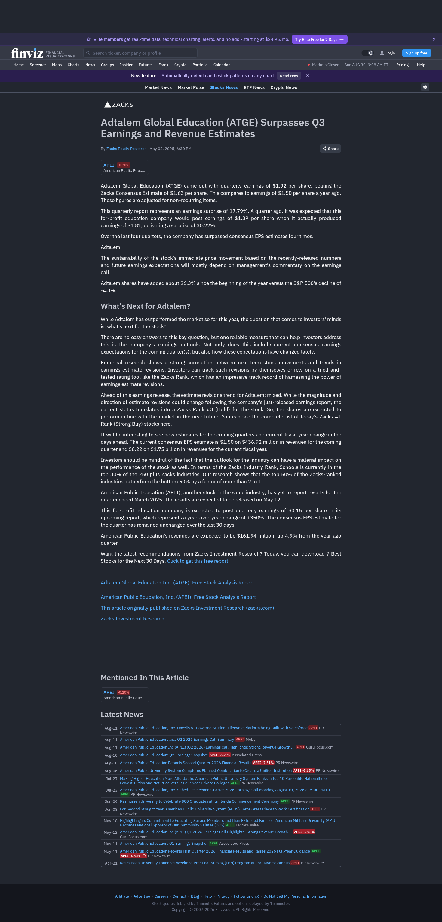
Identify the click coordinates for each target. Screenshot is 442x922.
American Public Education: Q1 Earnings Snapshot (164, 843)
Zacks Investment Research (132, 618)
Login (390, 53)
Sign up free (416, 53)
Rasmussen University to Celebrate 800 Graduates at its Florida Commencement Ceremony (199, 801)
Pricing (402, 64)
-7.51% (220, 755)
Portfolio (199, 64)
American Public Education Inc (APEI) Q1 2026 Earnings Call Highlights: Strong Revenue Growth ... (206, 831)
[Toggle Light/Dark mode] (367, 53)
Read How (289, 75)
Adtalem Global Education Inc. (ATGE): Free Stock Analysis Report (177, 582)
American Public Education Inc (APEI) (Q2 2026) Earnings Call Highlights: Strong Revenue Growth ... (207, 747)
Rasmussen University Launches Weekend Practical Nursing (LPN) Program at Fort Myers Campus (205, 862)
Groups (107, 64)
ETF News (254, 87)
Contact (179, 896)
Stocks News (224, 87)
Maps (57, 64)
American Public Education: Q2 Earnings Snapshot (164, 754)
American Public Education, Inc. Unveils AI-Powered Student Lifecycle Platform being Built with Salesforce (214, 727)
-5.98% (304, 832)
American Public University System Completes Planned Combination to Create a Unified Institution (206, 770)
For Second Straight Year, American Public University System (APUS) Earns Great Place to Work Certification (214, 809)
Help (421, 64)
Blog (195, 896)
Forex (163, 64)
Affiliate (122, 896)
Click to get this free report (197, 561)
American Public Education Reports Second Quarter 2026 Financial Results (185, 762)
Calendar (221, 64)
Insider (126, 64)
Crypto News (284, 87)
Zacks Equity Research (126, 148)
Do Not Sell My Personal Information (295, 896)
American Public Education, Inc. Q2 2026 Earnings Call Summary (177, 739)
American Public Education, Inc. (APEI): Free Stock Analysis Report (178, 597)
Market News (158, 87)
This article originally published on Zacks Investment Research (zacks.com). (188, 608)
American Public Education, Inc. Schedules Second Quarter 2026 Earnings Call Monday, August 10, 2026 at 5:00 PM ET (225, 789)
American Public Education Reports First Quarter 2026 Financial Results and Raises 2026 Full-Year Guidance (215, 851)
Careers (161, 896)
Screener (38, 64)
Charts (73, 64)
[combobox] (140, 53)
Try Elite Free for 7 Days (316, 39)
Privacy (222, 896)
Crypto (180, 64)
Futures (145, 64)
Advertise (142, 896)
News (90, 64)
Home (19, 64)
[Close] (434, 39)
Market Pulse (191, 87)
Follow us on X (246, 896)
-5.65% (303, 770)
